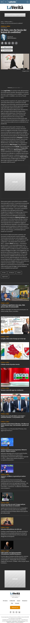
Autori (18, 600)
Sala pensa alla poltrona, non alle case (11, 529)
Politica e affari (8, 21)
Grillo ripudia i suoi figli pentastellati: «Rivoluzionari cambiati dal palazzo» (11, 553)
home (2, 21)
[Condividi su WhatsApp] (9, 43)
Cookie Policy (14, 621)
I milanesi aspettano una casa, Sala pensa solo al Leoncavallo (13, 306)
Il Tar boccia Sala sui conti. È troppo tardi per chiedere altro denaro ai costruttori (13, 505)
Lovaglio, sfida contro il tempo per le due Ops (13, 338)
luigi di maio (5, 276)
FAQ (12, 603)
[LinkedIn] (19, 612)
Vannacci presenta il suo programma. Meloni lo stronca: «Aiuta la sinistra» (14, 450)
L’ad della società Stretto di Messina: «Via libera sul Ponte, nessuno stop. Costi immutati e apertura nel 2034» (15, 425)
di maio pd (11, 272)
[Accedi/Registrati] (27, 2)
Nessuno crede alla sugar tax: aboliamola (12, 390)
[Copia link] (16, 43)
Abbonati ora (15, 607)
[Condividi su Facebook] (2, 43)
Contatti (17, 603)
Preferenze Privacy (21, 621)
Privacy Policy (8, 621)
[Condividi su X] (5, 43)
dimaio (19, 272)
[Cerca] (6, 2)
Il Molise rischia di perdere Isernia (10, 364)
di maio (4, 272)
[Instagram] (16, 612)
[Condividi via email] (12, 43)
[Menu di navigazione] (2, 2)
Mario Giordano (11, 38)
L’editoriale (12, 600)
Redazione (24, 600)
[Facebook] (11, 612)
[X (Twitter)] (13, 612)
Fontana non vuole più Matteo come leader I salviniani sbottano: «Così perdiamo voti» (13, 416)
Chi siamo (5, 600)
